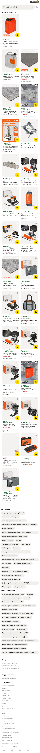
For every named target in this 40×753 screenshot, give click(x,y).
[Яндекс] (15, 746)
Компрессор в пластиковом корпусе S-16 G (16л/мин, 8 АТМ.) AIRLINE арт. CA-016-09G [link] (29, 284)
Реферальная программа (9, 678)
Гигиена (4, 693)
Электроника (5, 695)
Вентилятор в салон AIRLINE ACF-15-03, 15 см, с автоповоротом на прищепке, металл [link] (11, 388)
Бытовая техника (7, 690)
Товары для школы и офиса (10, 716)
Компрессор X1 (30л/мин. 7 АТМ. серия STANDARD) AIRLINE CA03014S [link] (11, 214)
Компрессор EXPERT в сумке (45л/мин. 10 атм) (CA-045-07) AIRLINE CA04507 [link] (28, 249)
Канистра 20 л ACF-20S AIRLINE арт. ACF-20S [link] (28, 389)
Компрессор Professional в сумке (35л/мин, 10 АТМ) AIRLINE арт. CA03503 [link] (10, 354)
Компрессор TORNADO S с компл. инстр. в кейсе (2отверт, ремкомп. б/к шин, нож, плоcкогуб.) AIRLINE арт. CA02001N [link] (11, 249)
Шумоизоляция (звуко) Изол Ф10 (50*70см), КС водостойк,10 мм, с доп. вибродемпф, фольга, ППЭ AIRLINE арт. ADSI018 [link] (29, 112)
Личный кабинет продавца (9, 663)
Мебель (4, 688)
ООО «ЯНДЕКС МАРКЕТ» (13, 743)
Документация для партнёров (10, 668)
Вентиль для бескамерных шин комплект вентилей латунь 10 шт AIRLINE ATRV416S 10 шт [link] (10, 147)
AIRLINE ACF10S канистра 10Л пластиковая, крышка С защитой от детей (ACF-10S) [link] (10, 42)
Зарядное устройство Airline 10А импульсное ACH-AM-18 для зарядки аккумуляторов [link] (10, 461)
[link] (13, 513)
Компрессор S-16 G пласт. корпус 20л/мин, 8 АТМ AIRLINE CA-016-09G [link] (10, 496)
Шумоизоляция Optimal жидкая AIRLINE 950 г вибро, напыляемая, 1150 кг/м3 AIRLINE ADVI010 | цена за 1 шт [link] (28, 214)
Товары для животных (8, 721)
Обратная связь (6, 735)
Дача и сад (5, 711)
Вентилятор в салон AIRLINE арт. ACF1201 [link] (27, 354)
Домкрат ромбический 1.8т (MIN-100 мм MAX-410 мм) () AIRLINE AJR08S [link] (29, 146)
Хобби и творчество (7, 708)
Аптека (4, 703)
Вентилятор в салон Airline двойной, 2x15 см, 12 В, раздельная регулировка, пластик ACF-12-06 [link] (29, 425)
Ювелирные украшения (9, 728)
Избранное (20, 750)
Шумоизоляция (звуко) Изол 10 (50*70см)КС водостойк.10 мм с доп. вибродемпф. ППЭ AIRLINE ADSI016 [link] (29, 77)
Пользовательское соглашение (11, 732)
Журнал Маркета (7, 740)
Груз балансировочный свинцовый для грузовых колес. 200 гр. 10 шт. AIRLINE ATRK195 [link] (10, 181)
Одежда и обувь (6, 698)
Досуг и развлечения (8, 685)
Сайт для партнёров (7, 671)
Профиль (36, 750)
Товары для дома (7, 700)
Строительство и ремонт (9, 723)
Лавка (12, 750)
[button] (37, 7)
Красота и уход (6, 706)
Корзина (28, 750)
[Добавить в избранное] (17, 16)
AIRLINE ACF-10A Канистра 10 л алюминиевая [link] (11, 76)
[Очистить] (32, 7)
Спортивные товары (7, 718)
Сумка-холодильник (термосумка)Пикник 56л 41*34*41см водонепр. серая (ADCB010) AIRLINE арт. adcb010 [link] (29, 319)
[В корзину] (17, 35)
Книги (3, 713)
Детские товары (6, 726)
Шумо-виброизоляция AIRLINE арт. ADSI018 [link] (9, 112)
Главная (4, 750)
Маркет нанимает (7, 737)
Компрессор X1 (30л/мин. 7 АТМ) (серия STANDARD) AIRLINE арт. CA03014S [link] (11, 319)
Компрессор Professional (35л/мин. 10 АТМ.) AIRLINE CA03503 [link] (29, 181)
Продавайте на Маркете (9, 665)
